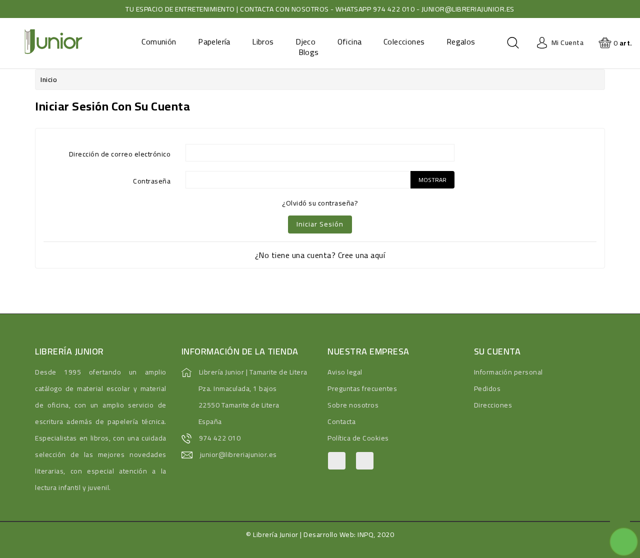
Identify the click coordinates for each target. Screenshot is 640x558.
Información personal (508, 372)
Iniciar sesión (320, 224)
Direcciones (493, 405)
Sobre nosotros (353, 405)
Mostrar (432, 180)
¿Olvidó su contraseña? (320, 203)
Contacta (342, 421)
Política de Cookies (358, 438)
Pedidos (487, 388)
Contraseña (151, 180)
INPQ (366, 534)
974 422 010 (220, 438)
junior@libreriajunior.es (238, 454)
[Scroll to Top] (620, 518)
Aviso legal (345, 372)
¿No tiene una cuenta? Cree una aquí (320, 255)
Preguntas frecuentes (362, 388)
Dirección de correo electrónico (120, 153)
